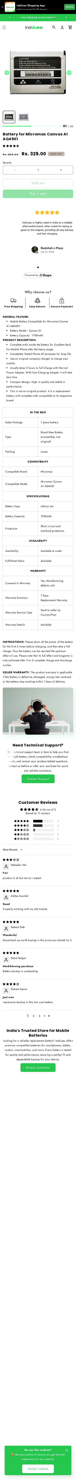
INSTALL (70, 7)
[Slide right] (66, 17)
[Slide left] (10, 17)
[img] (11, 860)
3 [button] (39, 1016)
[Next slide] (69, 72)
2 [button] (33, 1016)
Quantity (7, 162)
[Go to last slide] (7, 72)
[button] (4, 27)
